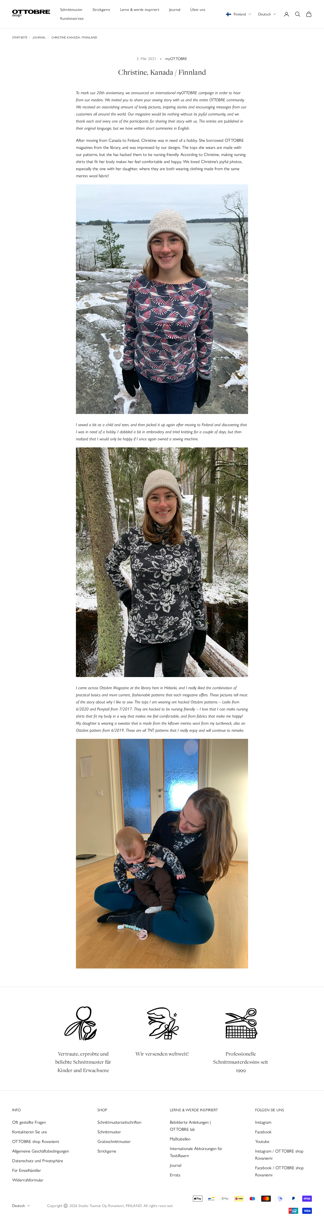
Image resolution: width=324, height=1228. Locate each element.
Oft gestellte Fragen (29, 1122)
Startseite (19, 37)
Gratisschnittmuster (114, 1141)
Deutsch (264, 14)
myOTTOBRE (176, 58)
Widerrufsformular (27, 1179)
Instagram (263, 1122)
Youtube (262, 1141)
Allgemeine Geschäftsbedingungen (40, 1151)
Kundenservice (72, 18)
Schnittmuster (71, 9)
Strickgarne (101, 9)
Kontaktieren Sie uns (29, 1131)
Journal (174, 9)
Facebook (263, 1131)
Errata (175, 1174)
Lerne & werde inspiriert (139, 9)
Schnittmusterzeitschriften (119, 1122)
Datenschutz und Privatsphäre (37, 1160)
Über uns (197, 9)
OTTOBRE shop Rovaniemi (35, 1141)
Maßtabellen (180, 1138)
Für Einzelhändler (26, 1170)
